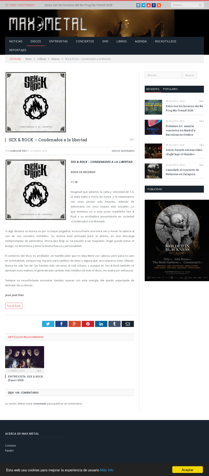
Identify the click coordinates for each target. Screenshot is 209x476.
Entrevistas (58, 41)
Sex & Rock (14, 306)
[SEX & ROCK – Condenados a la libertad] (69, 103)
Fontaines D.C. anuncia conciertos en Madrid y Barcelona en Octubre (86, 5)
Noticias (15, 41)
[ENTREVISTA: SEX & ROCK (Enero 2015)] (24, 359)
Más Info (106, 469)
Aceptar (187, 469)
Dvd (105, 41)
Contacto (10, 445)
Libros (122, 41)
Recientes (152, 89)
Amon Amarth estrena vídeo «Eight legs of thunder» (184, 152)
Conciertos (85, 41)
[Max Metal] (48, 23)
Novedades (127, 150)
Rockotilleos (165, 41)
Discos (36, 41)
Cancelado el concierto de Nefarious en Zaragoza (182, 172)
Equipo (9, 450)
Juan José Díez (18, 150)
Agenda (141, 41)
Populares (170, 89)
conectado (39, 403)
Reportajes (17, 50)
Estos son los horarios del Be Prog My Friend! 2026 (184, 108)
